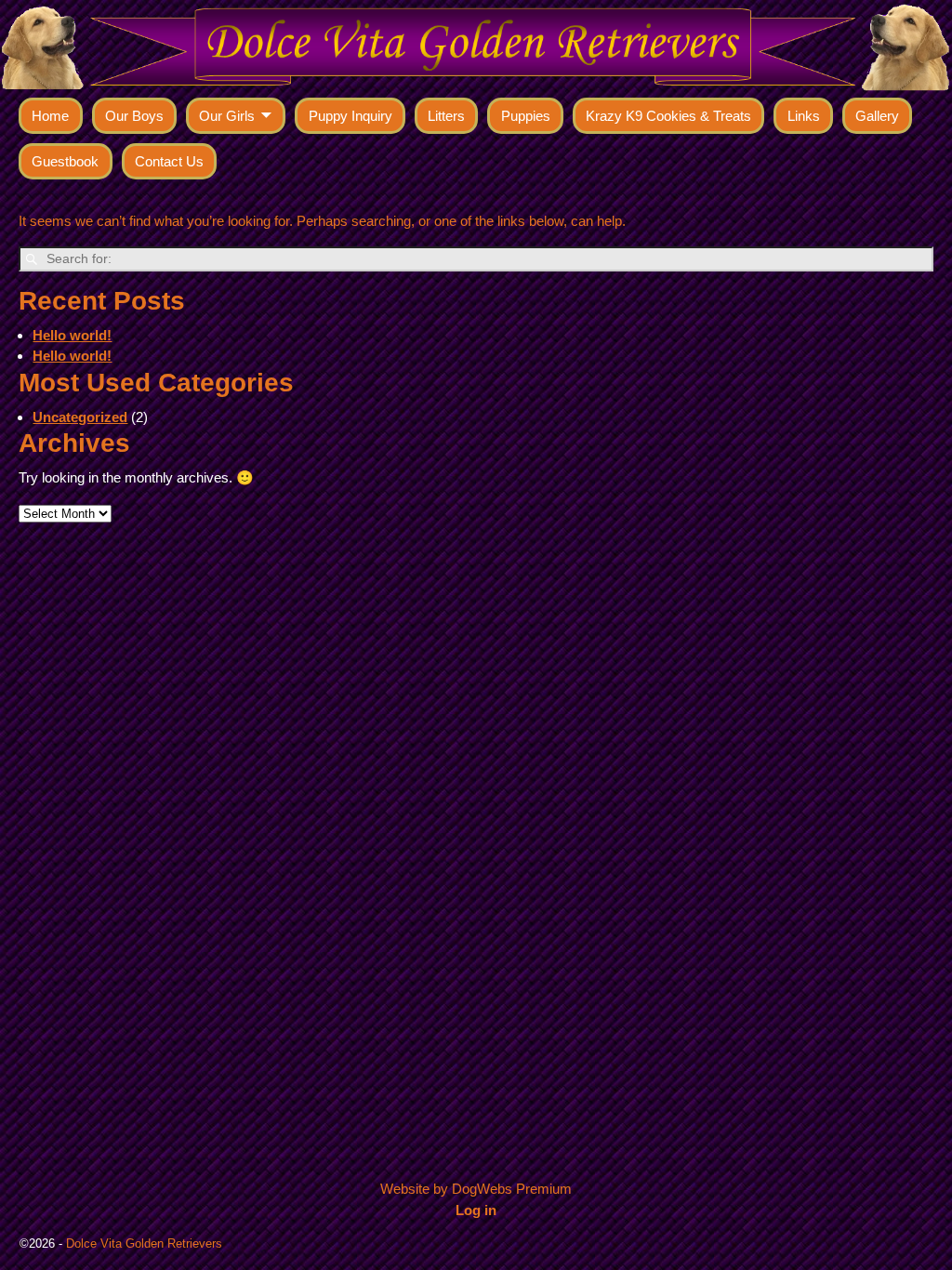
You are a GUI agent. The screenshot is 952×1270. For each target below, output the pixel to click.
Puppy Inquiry (350, 116)
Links (803, 116)
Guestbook (65, 161)
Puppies (525, 116)
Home (50, 116)
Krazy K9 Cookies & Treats (668, 116)
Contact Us (169, 161)
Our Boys (134, 116)
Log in (476, 1210)
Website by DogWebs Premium (476, 1189)
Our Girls (227, 116)
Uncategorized (80, 417)
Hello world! (72, 335)
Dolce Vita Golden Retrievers (144, 1243)
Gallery (877, 116)
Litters (446, 116)
